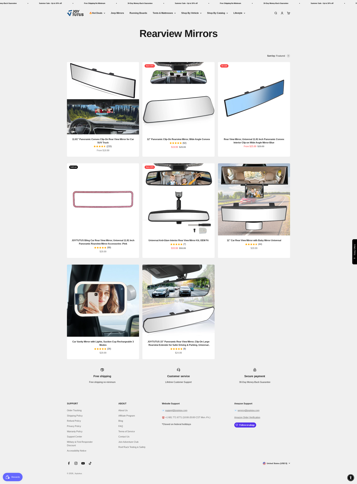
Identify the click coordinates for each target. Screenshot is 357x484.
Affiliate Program (126, 416)
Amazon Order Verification (247, 417)
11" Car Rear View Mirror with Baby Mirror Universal (254, 240)
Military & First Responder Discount (80, 444)
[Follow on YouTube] (83, 463)
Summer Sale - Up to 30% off (27, 3)
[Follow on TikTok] (90, 463)
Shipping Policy (75, 416)
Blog (120, 421)
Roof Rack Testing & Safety (131, 447)
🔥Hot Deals (95, 13)
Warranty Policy (74, 431)
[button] (350, 477)
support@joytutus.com (176, 410)
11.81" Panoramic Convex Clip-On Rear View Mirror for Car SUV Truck (103, 141)
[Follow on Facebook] (69, 463)
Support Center (74, 436)
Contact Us (123, 436)
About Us (123, 410)
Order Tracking (74, 410)
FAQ (120, 426)
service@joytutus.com (248, 410)
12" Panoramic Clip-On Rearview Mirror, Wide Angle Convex (178, 139)
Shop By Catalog (216, 13)
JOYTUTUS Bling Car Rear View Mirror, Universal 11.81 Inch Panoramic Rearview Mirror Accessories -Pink (103, 242)
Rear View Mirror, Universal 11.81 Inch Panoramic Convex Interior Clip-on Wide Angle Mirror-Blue (254, 141)
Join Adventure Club (128, 442)
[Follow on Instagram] (76, 463)
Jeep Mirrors (117, 13)
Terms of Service (126, 431)
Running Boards (138, 13)
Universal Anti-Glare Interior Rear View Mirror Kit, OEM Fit (178, 240)
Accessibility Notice (76, 451)
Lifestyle (237, 13)
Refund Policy (74, 421)
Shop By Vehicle (190, 13)
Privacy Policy (74, 426)
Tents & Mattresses (163, 13)
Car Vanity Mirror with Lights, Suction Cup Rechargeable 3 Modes (103, 343)
